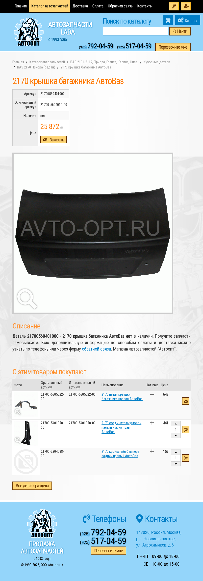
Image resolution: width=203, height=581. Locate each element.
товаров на (168, 20)
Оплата (97, 6)
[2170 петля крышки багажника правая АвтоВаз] (26, 404)
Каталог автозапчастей (49, 6)
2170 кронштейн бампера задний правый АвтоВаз (120, 453)
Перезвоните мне (173, 47)
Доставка (80, 6)
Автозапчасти (70, 31)
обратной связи (96, 349)
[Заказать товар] (185, 401)
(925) (96, 47)
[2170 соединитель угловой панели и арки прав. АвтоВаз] (26, 433)
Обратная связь (120, 6)
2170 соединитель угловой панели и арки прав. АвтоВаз (121, 427)
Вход (174, 6)
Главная (21, 6)
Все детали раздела (32, 485)
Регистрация (186, 6)
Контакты (144, 6)
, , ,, (158, 539)
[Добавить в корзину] (185, 429)
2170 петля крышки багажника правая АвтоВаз (122, 396)
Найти (182, 31)
